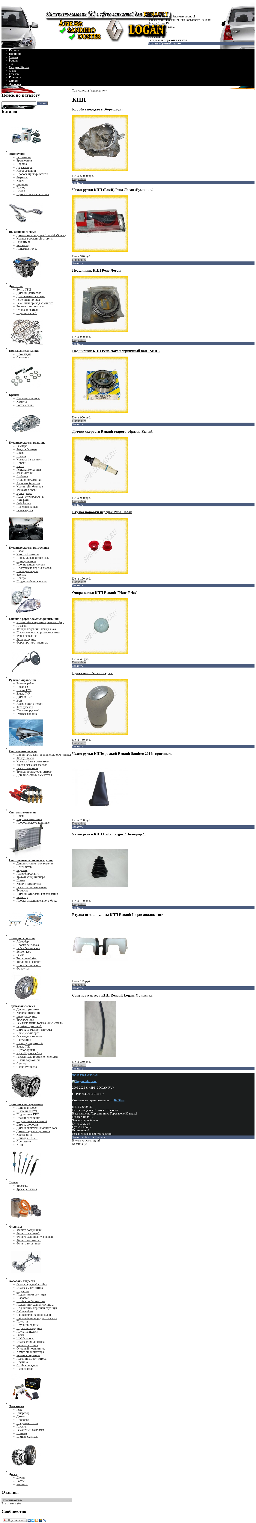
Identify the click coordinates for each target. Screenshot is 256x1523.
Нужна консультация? (86, 1140)
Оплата (13, 80)
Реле (19, 1409)
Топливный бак (26, 958)
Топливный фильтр (28, 961)
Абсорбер (22, 941)
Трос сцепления (26, 1189)
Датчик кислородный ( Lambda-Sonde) (41, 235)
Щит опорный (25, 1049)
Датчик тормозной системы (34, 1029)
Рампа (20, 955)
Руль (19, 700)
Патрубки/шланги (28, 873)
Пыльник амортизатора (31, 1358)
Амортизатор (24, 1368)
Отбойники (23, 503)
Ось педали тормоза (29, 1036)
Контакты (15, 77)
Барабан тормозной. (29, 1026)
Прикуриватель (26, 561)
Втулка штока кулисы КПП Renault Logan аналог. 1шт (117, 915)
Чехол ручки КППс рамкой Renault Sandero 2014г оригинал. (122, 753)
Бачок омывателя (27, 768)
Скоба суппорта (26, 1066)
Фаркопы (22, 177)
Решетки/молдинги (28, 469)
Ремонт (13, 60)
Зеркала (21, 574)
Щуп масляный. (26, 313)
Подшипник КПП (28, 1114)
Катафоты (22, 500)
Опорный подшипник (30, 1348)
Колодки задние (26, 1016)
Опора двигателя (27, 309)
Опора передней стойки (31, 1284)
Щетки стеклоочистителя (32, 194)
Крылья (21, 456)
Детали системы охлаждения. (35, 863)
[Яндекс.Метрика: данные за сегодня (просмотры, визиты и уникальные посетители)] (84, 1081)
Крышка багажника (29, 459)
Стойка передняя (27, 1365)
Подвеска (22, 1291)
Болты (20, 1480)
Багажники (23, 157)
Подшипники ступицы (31, 1294)
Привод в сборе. (26, 1107)
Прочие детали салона (30, 564)
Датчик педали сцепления (33, 1131)
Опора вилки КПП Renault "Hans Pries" (105, 593)
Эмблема (22, 476)
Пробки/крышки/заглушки (33, 557)
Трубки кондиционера (30, 877)
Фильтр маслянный (28, 1240)
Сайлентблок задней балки (33, 1314)
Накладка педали (27, 571)
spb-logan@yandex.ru (85, 1074)
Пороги (21, 462)
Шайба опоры (25, 1338)
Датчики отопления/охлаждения (37, 893)
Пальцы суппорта (27, 1033)
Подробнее (79, 179)
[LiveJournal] (45, 1520)
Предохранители (27, 1423)
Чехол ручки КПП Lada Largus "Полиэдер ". (109, 834)
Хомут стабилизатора (30, 1351)
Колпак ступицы (27, 1345)
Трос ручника (25, 1019)
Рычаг (20, 1335)
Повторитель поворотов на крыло (38, 632)
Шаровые (22, 1297)
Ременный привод (28, 299)
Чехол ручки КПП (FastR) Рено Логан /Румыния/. (112, 190)
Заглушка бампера (28, 483)
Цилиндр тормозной (29, 1043)
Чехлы (20, 190)
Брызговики (24, 160)
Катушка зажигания (29, 819)
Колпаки (22, 1484)
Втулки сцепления (28, 1117)
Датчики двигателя (28, 292)
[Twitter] (33, 1520)
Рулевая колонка (26, 713)
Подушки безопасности (31, 581)
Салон (20, 551)
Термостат (23, 890)
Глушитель (23, 241)
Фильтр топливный (28, 1243)
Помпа (20, 880)
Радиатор (22, 870)
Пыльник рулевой (28, 710)
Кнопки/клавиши (27, 554)
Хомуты (21, 401)
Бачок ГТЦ (23, 1046)
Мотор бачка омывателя (31, 764)
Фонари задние (26, 639)
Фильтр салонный (28, 1233)
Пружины (22, 1321)
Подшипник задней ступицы (35, 1304)
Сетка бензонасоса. (28, 965)
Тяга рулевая (24, 707)
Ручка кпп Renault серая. (92, 673)
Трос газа (22, 1185)
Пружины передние (29, 1328)
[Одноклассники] (37, 1520)
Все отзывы (8, 1503)
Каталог (14, 50)
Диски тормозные (27, 1009)
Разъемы (21, 1426)
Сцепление (23, 1141)
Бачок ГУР (23, 693)
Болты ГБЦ (23, 289)
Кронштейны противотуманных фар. (40, 622)
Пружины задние (27, 1324)
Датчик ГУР (24, 696)
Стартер (21, 1433)
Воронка (22, 163)
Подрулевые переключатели (34, 567)
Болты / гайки (25, 405)
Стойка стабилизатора (30, 1301)
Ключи (20, 180)
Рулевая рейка (25, 683)
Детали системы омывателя (34, 775)
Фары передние (26, 635)
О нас (12, 70)
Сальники (22, 357)
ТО (11, 63)
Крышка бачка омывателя (32, 761)
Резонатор (22, 245)
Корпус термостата (28, 883)
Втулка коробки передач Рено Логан (102, 512)
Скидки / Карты (19, 67)
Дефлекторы (24, 167)
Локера (21, 578)
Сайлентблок (24, 1311)
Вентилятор (24, 866)
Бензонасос (23, 951)
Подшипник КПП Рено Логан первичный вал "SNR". (116, 351)
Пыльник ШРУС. (27, 1111)
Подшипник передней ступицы (36, 1308)
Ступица (22, 1362)
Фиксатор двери (26, 489)
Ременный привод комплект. (34, 303)
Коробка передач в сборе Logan (98, 109)
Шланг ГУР (23, 690)
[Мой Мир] (41, 1520)
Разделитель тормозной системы (37, 1056)
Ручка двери (24, 493)
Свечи (20, 815)
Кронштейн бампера (29, 486)
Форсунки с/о (25, 758)
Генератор (22, 1413)
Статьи (13, 57)
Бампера (21, 446)
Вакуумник (23, 1039)
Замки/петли (24, 473)
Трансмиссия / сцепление (88, 90)
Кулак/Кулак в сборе (29, 1053)
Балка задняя (24, 510)
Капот (20, 466)
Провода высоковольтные (32, 822)
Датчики (22, 1416)
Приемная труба (26, 248)
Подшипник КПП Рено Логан (96, 270)
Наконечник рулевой (29, 703)
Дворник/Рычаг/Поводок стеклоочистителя (44, 754)
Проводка (22, 1419)
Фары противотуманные (32, 642)
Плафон (21, 625)
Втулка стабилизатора (30, 1341)
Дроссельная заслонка (30, 296)
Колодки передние (28, 1012)
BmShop (119, 1100)
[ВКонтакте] (29, 1520)
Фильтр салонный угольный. (35, 1236)
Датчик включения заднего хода (37, 1127)
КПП (19, 1144)
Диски (20, 1477)
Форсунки (23, 968)
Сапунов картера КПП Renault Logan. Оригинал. (112, 995)
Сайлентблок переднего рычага (36, 1318)
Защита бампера (26, 449)
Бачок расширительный (31, 887)
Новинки (15, 53)
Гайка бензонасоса (28, 948)
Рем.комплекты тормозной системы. (39, 1022)
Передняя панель (27, 506)
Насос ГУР (23, 686)
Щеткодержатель (27, 1436)
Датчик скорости (27, 1124)
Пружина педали (27, 1331)
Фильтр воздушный (29, 1230)
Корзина (77, 1143)
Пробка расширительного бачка (36, 900)
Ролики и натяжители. (30, 306)
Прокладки (23, 354)
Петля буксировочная (30, 496)
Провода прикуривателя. (32, 174)
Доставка (15, 84)
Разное (20, 187)
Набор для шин (26, 170)
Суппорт (22, 1063)
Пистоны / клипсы (28, 398)
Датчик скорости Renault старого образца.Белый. (112, 431)
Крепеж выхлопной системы (34, 238)
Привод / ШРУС (26, 1138)
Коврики (22, 184)
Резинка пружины (28, 1355)
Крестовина (24, 1134)
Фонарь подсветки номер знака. (36, 629)
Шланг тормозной (28, 1060)
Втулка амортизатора (29, 1287)
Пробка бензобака (28, 944)
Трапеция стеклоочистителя (34, 771)
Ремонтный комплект (30, 1429)
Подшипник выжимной (31, 1121)
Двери (20, 452)
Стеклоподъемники (29, 479)
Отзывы (14, 74)
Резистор (22, 897)
